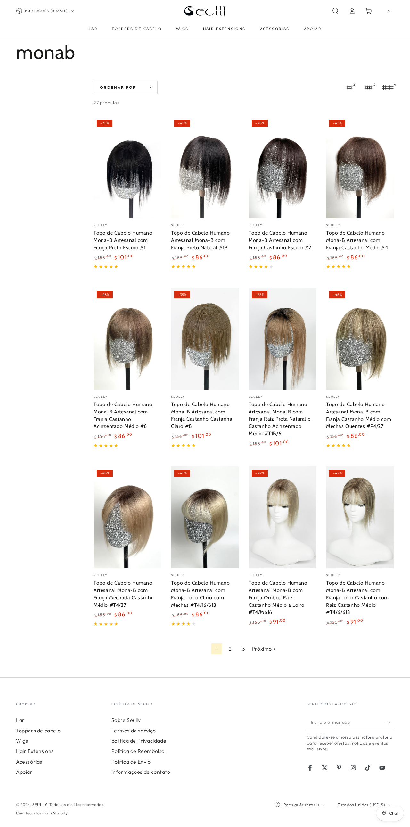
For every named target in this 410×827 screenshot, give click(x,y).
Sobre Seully (126, 720)
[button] (335, 11)
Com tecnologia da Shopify (42, 813)
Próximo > (264, 649)
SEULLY (39, 804)
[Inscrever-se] (390, 722)
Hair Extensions (35, 751)
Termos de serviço (133, 730)
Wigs (22, 741)
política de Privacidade (139, 741)
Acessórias (29, 761)
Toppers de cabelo (38, 730)
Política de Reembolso (138, 751)
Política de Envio (131, 761)
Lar (20, 720)
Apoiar (24, 772)
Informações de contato (140, 772)
